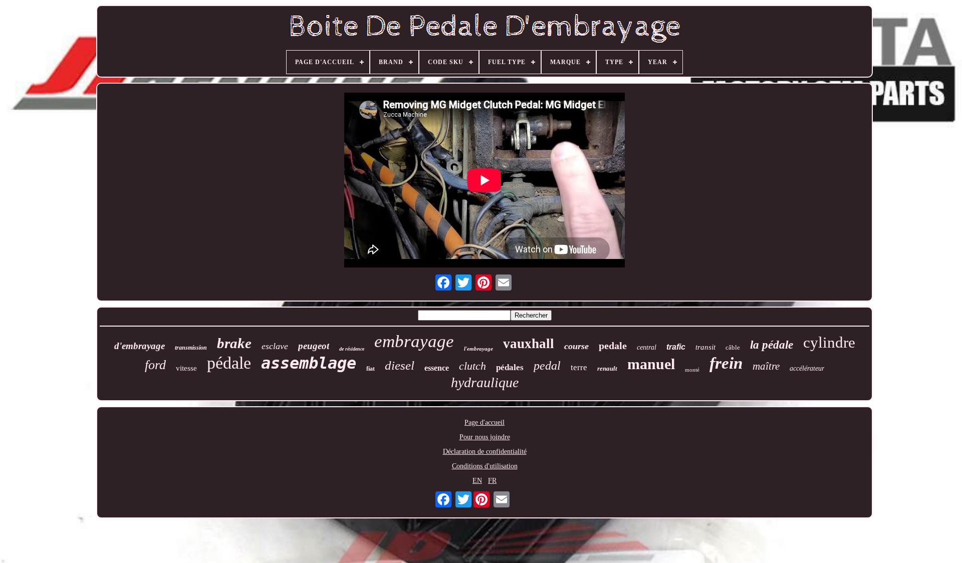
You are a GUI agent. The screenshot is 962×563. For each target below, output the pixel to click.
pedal (547, 365)
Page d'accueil (484, 422)
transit (705, 347)
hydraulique (485, 382)
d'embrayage (139, 346)
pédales (510, 367)
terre (579, 367)
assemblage (308, 363)
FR (492, 480)
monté (692, 370)
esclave (275, 346)
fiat (370, 368)
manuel (651, 364)
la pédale (771, 345)
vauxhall (528, 343)
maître (766, 366)
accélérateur (807, 368)
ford (155, 365)
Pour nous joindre (484, 437)
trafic (675, 347)
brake (234, 343)
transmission (191, 347)
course (576, 346)
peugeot (313, 346)
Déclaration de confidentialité (485, 451)
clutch (472, 366)
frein (726, 363)
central (646, 347)
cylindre (829, 342)
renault (607, 368)
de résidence (351, 349)
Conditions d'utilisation (485, 466)
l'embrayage (478, 349)
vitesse (186, 368)
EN (477, 480)
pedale (613, 345)
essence (436, 368)
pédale (229, 363)
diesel (399, 365)
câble (733, 347)
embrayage (414, 341)
